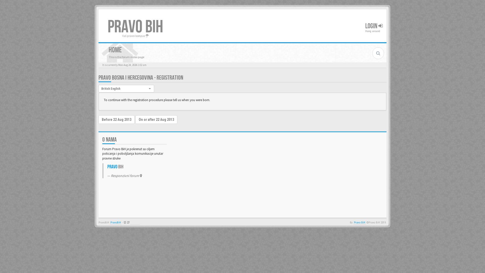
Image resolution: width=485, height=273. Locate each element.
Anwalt (135, 222)
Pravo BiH (359, 222)
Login (371, 26)
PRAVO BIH (135, 27)
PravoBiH (115, 222)
